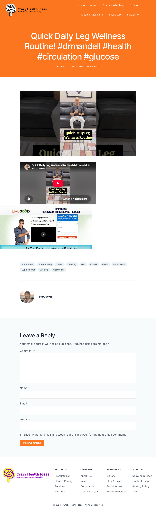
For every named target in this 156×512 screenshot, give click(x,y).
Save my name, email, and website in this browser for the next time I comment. (75, 434)
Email (24, 403)
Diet (83, 264)
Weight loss (58, 269)
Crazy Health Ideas (72, 504)
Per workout (119, 264)
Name (25, 388)
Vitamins (44, 269)
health (105, 264)
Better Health (93, 66)
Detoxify (72, 264)
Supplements (28, 269)
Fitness (93, 264)
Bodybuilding (45, 264)
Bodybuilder (28, 264)
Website (25, 419)
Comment (27, 350)
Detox (60, 264)
